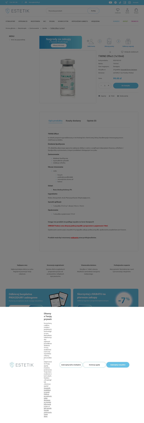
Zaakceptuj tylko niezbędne (71, 365)
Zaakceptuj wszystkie (117, 365)
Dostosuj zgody (94, 365)
